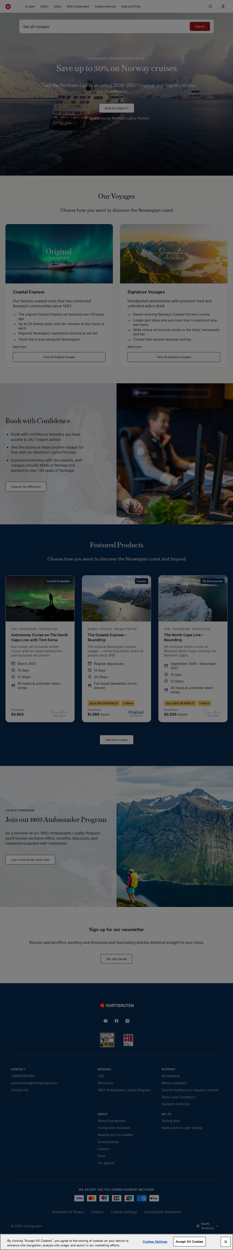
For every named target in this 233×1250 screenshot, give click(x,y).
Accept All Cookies (189, 1241)
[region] (116, 1242)
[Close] (226, 1242)
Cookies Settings (155, 1241)
